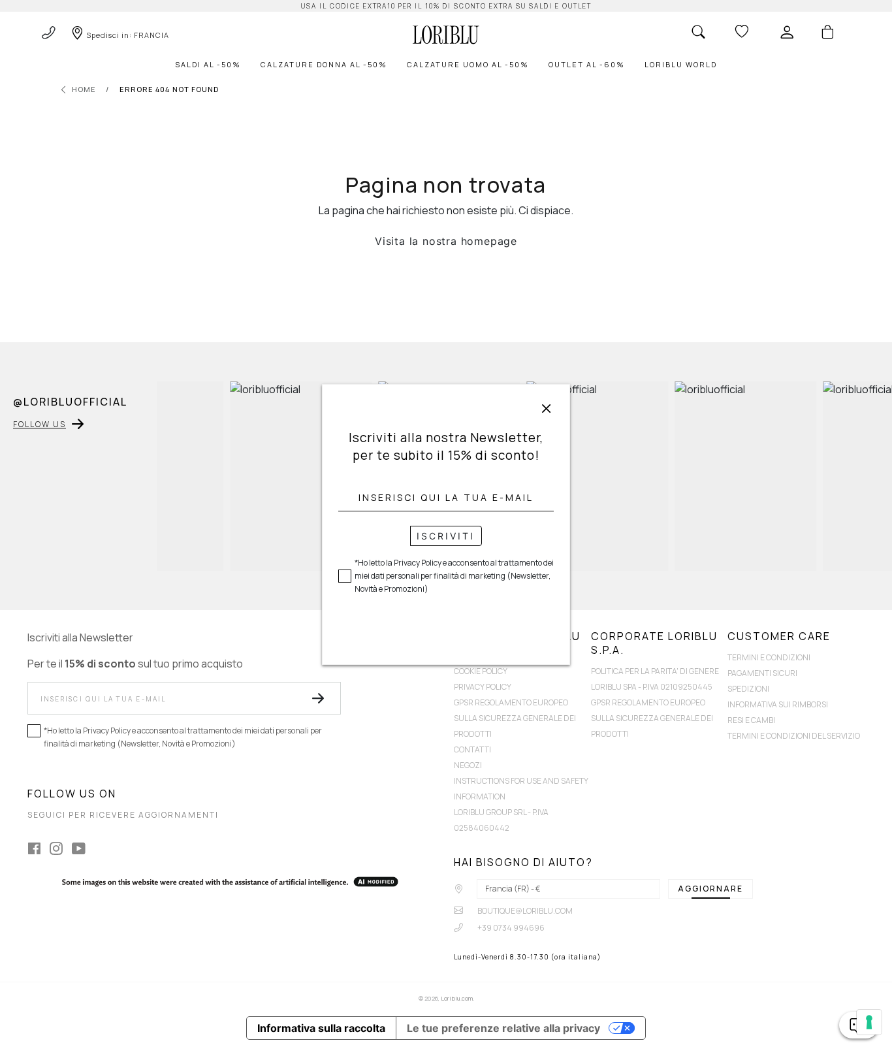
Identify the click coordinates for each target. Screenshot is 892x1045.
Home (84, 89)
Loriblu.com (457, 998)
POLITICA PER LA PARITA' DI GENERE (655, 671)
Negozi (468, 765)
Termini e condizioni (768, 657)
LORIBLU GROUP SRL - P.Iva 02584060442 (501, 820)
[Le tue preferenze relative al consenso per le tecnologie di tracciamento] (869, 1022)
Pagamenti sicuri (762, 673)
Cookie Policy (480, 671)
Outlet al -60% (587, 64)
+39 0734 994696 (510, 927)
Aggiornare (710, 888)
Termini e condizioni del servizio (793, 735)
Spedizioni (748, 688)
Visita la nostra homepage (446, 241)
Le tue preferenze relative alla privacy (503, 1028)
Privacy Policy (482, 686)
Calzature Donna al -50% (324, 64)
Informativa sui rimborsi (777, 704)
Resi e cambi (751, 720)
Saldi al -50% (208, 64)
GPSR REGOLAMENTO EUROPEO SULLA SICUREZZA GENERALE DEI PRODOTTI (515, 718)
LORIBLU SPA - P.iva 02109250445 (651, 686)
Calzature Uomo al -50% (468, 64)
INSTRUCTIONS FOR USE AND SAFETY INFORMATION (521, 788)
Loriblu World (681, 64)
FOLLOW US (39, 424)
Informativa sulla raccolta (321, 1028)
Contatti (472, 749)
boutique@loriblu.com (524, 910)
